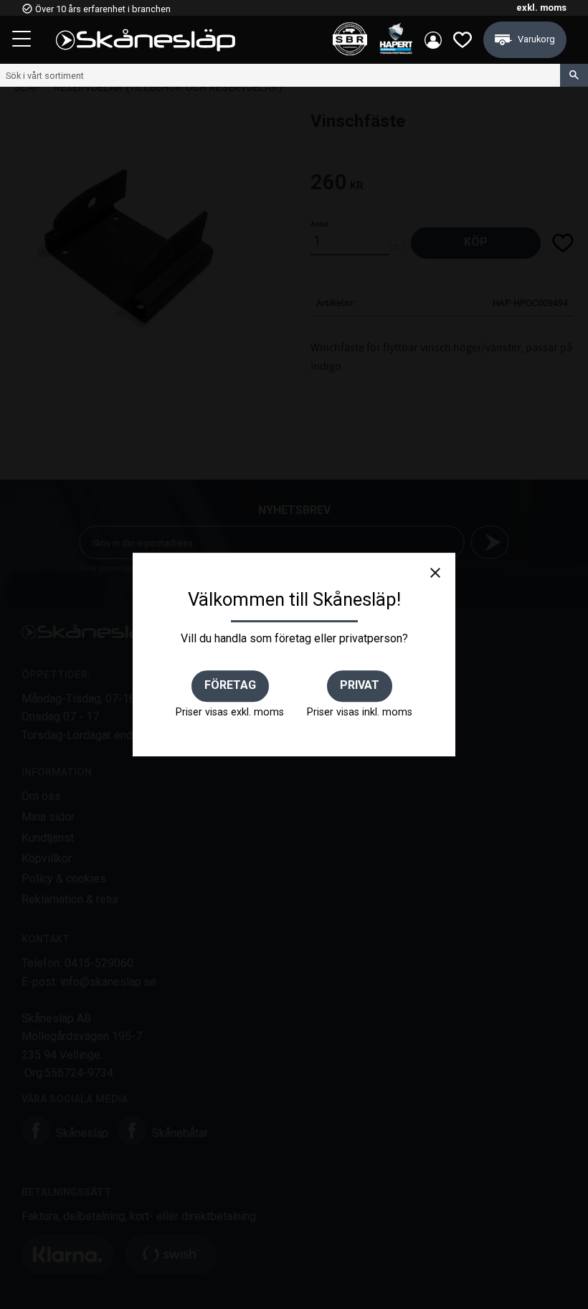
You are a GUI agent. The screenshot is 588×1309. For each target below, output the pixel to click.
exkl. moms (541, 7)
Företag (230, 685)
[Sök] (574, 75)
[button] (23, 40)
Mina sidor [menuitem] (433, 40)
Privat (359, 685)
